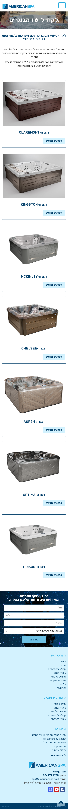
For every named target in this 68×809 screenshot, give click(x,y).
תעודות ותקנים (58, 680)
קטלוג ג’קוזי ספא (57, 669)
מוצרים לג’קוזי (58, 676)
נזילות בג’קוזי (59, 750)
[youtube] (56, 789)
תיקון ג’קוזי (60, 703)
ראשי (63, 661)
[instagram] (50, 789)
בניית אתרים (7, 806)
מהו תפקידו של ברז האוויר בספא (49, 735)
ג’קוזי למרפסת (58, 719)
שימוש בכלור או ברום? (54, 742)
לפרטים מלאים (54, 140)
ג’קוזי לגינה (60, 672)
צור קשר (61, 687)
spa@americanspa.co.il (45, 779)
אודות (63, 665)
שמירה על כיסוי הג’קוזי (54, 738)
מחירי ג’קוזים (59, 746)
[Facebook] (62, 789)
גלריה (63, 684)
